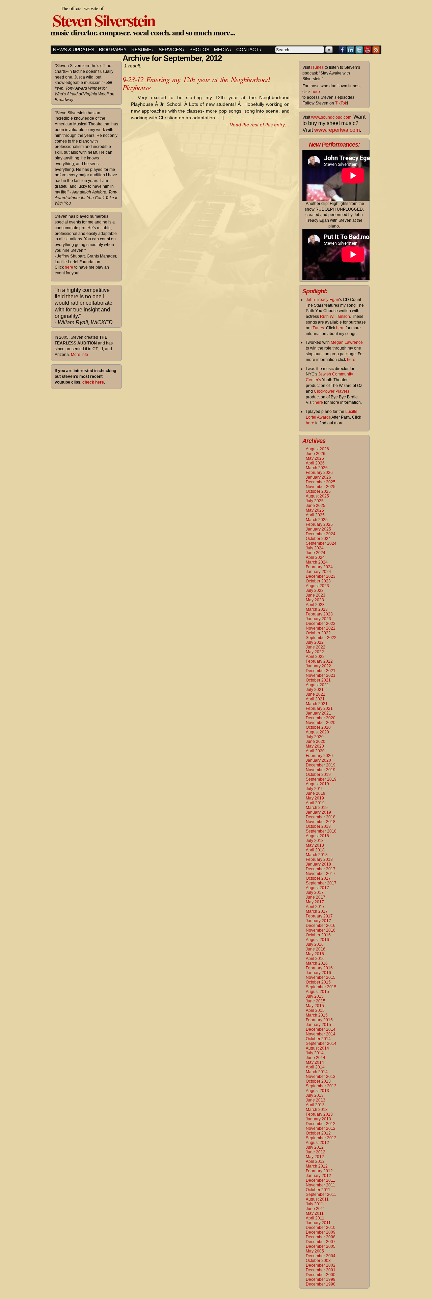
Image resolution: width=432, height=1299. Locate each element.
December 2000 (320, 1274)
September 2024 (321, 543)
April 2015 (315, 1010)
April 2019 (315, 802)
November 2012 (320, 1128)
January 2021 (318, 713)
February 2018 (319, 859)
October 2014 (318, 1038)
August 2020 (317, 732)
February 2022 (319, 661)
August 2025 (317, 496)
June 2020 (315, 741)
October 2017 (318, 878)
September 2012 (321, 1138)
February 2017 (319, 916)
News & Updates (73, 49)
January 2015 (318, 1024)
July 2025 (315, 501)
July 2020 (315, 736)
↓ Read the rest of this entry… (258, 124)
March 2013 (317, 1109)
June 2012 (315, 1152)
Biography (113, 49)
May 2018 (315, 845)
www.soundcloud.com (331, 117)
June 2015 (315, 1001)
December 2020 (320, 718)
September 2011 (321, 1194)
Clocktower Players (331, 391)
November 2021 (320, 675)
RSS (376, 50)
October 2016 (318, 935)
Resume (142, 49)
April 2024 (315, 557)
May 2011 (315, 1213)
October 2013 (318, 1081)
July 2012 (315, 1147)
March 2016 (317, 963)
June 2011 (315, 1208)
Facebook (342, 50)
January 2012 (318, 1175)
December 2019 (320, 765)
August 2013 (317, 1090)
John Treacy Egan (322, 299)
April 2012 (315, 1161)
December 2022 (320, 623)
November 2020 (320, 722)
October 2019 (318, 774)
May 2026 (315, 458)
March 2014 (317, 1071)
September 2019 (321, 779)
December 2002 (320, 1265)
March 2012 (317, 1166)
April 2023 (315, 604)
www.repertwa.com (337, 130)
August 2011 (317, 1199)
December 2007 (320, 1241)
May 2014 (315, 1062)
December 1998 (320, 1284)
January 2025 (318, 529)
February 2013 (319, 1114)
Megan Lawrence (347, 342)
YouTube (367, 50)
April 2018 (315, 850)
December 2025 (320, 482)
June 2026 (315, 453)
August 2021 (317, 685)
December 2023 (320, 576)
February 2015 (319, 1020)
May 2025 (315, 510)
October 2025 (318, 491)
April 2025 (315, 515)
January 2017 (318, 920)
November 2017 (320, 873)
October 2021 (318, 680)
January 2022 (318, 666)
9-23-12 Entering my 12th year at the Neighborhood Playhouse (196, 83)
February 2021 (319, 708)
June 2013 (315, 1100)
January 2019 (318, 812)
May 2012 (315, 1156)
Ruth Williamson (335, 316)
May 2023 (315, 600)
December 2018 (320, 817)
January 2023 (318, 618)
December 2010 (320, 1227)
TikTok (341, 103)
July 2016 (315, 944)
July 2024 (315, 548)
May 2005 (315, 1251)
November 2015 (320, 977)
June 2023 (315, 595)
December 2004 (320, 1255)
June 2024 (315, 552)
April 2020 (315, 751)
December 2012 (320, 1123)
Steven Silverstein (104, 20)
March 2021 (317, 703)
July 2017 (315, 892)
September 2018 (321, 831)
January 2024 (318, 571)
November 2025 (320, 486)
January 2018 (318, 864)
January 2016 (318, 972)
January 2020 (318, 760)
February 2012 (319, 1171)
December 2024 (320, 534)
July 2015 (315, 996)
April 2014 (315, 1067)
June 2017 (315, 897)
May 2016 (315, 953)
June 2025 (315, 505)
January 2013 (318, 1119)
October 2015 (318, 982)
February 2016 (319, 968)
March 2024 (317, 562)
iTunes (317, 67)
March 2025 (317, 519)
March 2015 (317, 1015)
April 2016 (315, 958)
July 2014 (315, 1053)
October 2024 (318, 538)
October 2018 (318, 826)
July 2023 (315, 590)
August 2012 (317, 1142)
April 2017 (315, 906)
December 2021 (320, 670)
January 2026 (318, 477)
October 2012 (318, 1133)
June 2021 (315, 694)
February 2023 (319, 614)
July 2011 (314, 1204)
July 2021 (315, 689)
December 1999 (320, 1279)
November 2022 (320, 628)
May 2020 (315, 746)
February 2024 (319, 567)
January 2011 (318, 1222)
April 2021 (315, 699)
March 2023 (317, 609)
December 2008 (320, 1237)
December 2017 (320, 869)
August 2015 (317, 991)
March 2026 (317, 467)
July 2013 (315, 1095)
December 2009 (320, 1232)
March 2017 (317, 911)
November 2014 (320, 1034)
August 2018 (317, 836)
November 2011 (320, 1185)
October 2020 (318, 727)
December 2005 (320, 1246)
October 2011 (318, 1189)
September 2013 (321, 1086)
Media (223, 49)
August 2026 (317, 449)
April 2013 (315, 1104)
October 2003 (318, 1260)
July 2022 (315, 642)
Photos (199, 49)
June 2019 (315, 793)
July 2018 (315, 840)
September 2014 (321, 1043)
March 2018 (317, 854)
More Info (79, 354)
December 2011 (320, 1180)
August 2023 (317, 585)
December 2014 (320, 1029)
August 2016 (317, 939)
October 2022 (318, 633)
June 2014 (315, 1057)
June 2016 (315, 949)
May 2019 (315, 798)
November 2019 (320, 769)
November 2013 (320, 1076)
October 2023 (318, 581)
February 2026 (319, 472)
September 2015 (321, 987)
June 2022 (315, 647)
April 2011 (315, 1218)
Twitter (359, 50)
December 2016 (320, 925)
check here (93, 382)
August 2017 (317, 887)
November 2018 (320, 821)
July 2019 (315, 788)
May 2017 (315, 902)
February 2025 (319, 524)
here (69, 267)
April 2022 (315, 656)
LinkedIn (351, 50)
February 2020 (319, 755)
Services (172, 49)
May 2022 (315, 652)
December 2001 (320, 1270)
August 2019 (317, 784)
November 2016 (320, 930)
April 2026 (315, 463)
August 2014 (317, 1048)
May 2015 (315, 1005)
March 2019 (317, 807)
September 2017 (321, 883)
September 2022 (321, 637)
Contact (249, 49)
